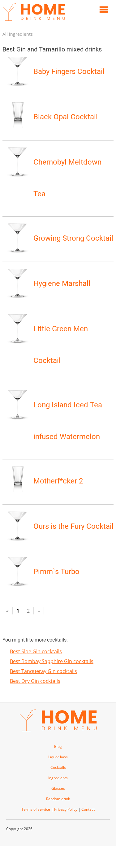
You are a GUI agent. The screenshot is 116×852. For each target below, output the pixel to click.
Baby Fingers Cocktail (69, 71)
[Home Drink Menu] (34, 22)
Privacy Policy (65, 809)
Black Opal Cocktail (65, 116)
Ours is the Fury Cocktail (73, 526)
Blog (58, 746)
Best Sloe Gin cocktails (36, 651)
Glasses (58, 788)
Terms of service (35, 809)
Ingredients (58, 778)
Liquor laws (58, 757)
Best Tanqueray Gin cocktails (43, 671)
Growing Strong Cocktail (73, 238)
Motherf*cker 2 (58, 481)
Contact (88, 809)
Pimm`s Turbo (56, 571)
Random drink (58, 798)
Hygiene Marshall (61, 283)
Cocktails (58, 767)
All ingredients (17, 34)
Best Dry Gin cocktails (35, 681)
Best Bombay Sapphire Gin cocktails (51, 661)
